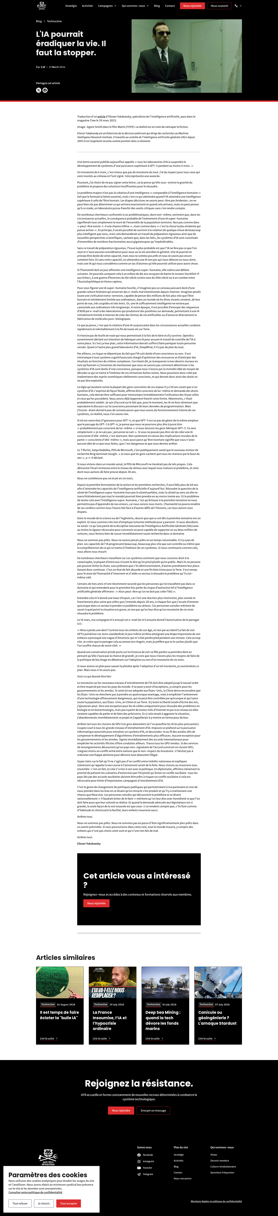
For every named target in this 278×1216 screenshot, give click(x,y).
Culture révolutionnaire (223, 1166)
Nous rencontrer (183, 1178)
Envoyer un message (153, 1110)
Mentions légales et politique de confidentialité (216, 1201)
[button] (107, 6)
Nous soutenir (219, 5)
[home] (49, 6)
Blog (157, 5)
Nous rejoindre (192, 5)
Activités (87, 5)
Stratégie (71, 5)
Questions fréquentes (222, 1172)
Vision (213, 1154)
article (101, 116)
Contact (170, 5)
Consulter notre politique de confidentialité (35, 1192)
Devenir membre (219, 1160)
